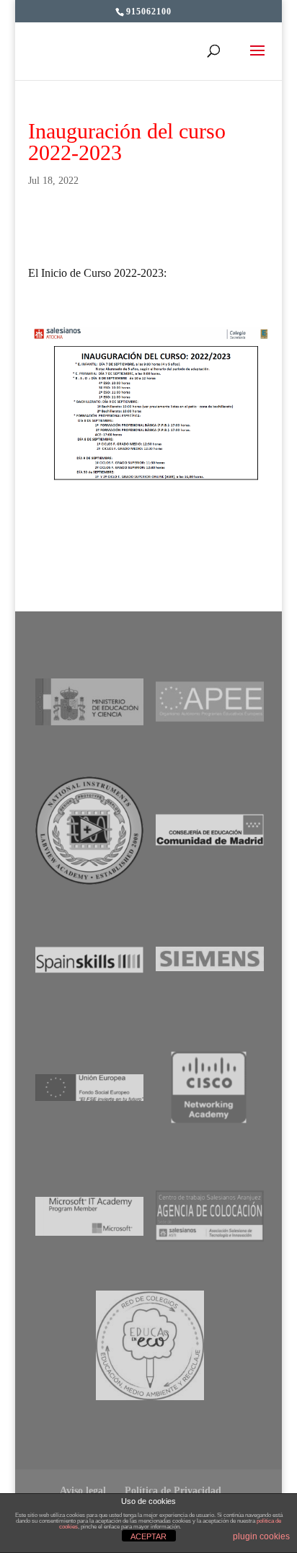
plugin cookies (261, 1536)
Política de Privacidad (173, 1490)
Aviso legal (83, 1490)
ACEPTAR (148, 1536)
